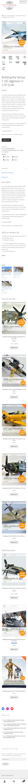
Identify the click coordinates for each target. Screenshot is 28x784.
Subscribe (5, 764)
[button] (24, 23)
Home (4, 15)
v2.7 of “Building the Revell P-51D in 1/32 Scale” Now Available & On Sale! (14, 736)
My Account (4, 781)
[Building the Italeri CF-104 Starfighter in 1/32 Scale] (7, 284)
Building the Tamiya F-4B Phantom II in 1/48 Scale (6, 274)
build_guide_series (12, 150)
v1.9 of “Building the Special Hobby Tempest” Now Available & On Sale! (14, 720)
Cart (21, 780)
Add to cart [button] (14, 347)
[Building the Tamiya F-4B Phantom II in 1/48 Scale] (7, 269)
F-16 (18, 150)
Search (14, 781)
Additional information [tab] (8, 172)
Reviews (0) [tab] (4, 177)
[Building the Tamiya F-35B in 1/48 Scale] (18, 269)
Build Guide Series (11, 15)
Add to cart (6, 140)
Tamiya (21, 150)
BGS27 (5, 150)
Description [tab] (5, 168)
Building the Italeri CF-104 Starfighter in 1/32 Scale (7, 289)
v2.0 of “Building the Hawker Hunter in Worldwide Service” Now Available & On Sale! (14, 724)
